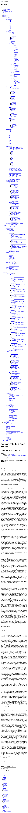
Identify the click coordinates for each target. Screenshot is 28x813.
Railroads (11, 233)
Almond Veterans (15, 187)
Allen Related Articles (19, 279)
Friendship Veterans (15, 203)
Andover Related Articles (19, 289)
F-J (9, 372)
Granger (16, 67)
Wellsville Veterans (15, 218)
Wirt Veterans (14, 222)
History (7, 434)
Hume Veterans (14, 208)
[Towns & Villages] (14, 273)
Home (4, 14)
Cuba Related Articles (19, 311)
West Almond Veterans (16, 219)
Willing (15, 83)
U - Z (12, 78)
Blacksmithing (12, 259)
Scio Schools (14, 384)
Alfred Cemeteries (15, 88)
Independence (17, 71)
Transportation (9, 229)
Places (4, 272)
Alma (15, 48)
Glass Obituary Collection (14, 179)
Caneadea (13, 36)
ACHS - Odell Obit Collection (15, 147)
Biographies (8, 19)
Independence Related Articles (20, 327)
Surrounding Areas (13, 350)
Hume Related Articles (19, 324)
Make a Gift (8, 427)
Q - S (10, 27)
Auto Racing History (13, 269)
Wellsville (16, 81)
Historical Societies (10, 405)
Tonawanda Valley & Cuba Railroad (19, 246)
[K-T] (11, 381)
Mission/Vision (9, 433)
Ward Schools (14, 387)
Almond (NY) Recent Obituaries (16, 148)
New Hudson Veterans (16, 212)
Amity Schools (14, 358)
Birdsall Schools (14, 363)
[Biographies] (11, 19)
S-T (9, 141)
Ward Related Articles (19, 339)
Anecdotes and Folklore (14, 266)
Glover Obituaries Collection (15, 173)
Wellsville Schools (15, 388)
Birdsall (15, 55)
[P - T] (14, 75)
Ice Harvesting (12, 258)
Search (2, 768)
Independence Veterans (16, 209)
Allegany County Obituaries (15, 149)
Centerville (16, 60)
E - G (10, 22)
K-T (10, 381)
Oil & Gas (11, 255)
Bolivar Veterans (15, 195)
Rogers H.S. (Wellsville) (14, 418)
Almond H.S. (11, 407)
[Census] (9, 31)
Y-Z (9, 145)
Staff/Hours (8, 436)
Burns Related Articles (19, 301)
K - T (10, 328)
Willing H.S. (11, 420)
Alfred (12, 33)
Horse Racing (12, 270)
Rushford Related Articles (19, 333)
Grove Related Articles (19, 322)
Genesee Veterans (15, 204)
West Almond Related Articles (20, 344)
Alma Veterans (14, 186)
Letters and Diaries (10, 267)
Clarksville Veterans (15, 200)
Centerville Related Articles (20, 306)
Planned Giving (9, 423)
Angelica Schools (15, 361)
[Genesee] (15, 316)
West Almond (17, 82)
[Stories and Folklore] (15, 262)
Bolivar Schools (14, 365)
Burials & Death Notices (11, 180)
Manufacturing (12, 261)
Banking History (12, 253)
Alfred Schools (14, 354)
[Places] (6, 272)
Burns (15, 58)
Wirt (15, 85)
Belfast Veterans (14, 192)
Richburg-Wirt (12, 398)
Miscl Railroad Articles (14, 251)
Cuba (15, 63)
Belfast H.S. (11, 410)
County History (9, 17)
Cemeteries (8, 86)
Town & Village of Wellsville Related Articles (17, 455)
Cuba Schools (14, 371)
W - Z (10, 30)
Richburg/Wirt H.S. (13, 416)
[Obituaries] (10, 146)
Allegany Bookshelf (10, 226)
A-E (10, 352)
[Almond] (15, 283)
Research (5, 16)
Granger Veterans (15, 206)
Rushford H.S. (12, 417)
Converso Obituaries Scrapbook (15, 170)
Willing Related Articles (19, 346)
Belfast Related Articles (19, 294)
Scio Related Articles (18, 335)
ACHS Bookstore (7, 9)
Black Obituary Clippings (14, 176)
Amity (15, 50)
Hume (15, 70)
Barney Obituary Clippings (14, 168)
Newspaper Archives (7, 11)
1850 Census (11, 39)
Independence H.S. (13, 415)
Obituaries (8, 146)
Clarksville (16, 61)
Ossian (12, 38)
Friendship (16, 65)
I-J (9, 135)
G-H (10, 134)
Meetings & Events (7, 12)
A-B (10, 130)
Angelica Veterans (15, 191)
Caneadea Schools (15, 367)
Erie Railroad (14, 241)
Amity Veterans (14, 189)
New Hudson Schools (16, 382)
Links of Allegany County (11, 224)
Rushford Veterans (15, 213)
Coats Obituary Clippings (14, 171)
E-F (9, 132)
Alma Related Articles (19, 281)
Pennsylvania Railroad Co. (17, 242)
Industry (8, 252)
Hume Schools (14, 378)
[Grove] (14, 321)
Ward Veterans (14, 217)
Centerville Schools (15, 368)
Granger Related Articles (19, 319)
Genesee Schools (15, 374)
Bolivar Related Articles (19, 299)
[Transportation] (12, 229)
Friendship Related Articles (20, 314)
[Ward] (14, 338)
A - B (10, 20)
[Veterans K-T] (15, 211)
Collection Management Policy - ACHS (14, 432)
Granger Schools (15, 376)
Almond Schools (15, 357)
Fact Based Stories (13, 263)
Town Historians (9, 228)
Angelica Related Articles (19, 291)
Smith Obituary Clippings (14, 174)
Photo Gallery (6, 440)
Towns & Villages (10, 273)
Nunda (12, 37)
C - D (10, 21)
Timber (10, 256)
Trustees (8, 437)
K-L (10, 136)
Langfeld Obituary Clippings (15, 175)
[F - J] (13, 64)
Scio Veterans (14, 214)
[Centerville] (16, 305)
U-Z (10, 385)
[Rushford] (16, 332)
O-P (9, 138)
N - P (10, 26)
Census (7, 31)
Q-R (10, 140)
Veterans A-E (11, 182)
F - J (12, 64)
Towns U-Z (13, 454)
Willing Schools (14, 390)
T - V (10, 28)
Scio (12, 42)
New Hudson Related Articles (20, 330)
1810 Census (11, 32)
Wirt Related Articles (18, 349)
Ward (15, 80)
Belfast (15, 54)
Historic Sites (9, 421)
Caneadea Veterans (15, 197)
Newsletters (8, 439)
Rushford (16, 76)
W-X (10, 143)
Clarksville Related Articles (20, 308)
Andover (13, 41)
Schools (7, 351)
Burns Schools (14, 366)
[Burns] (14, 300)
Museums (8, 393)
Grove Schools (14, 377)
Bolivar (15, 56)
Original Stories (12, 264)
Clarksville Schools (15, 369)
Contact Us (8, 438)
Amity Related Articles (19, 286)
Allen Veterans (14, 185)
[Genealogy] (11, 129)
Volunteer (8, 428)
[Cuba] (14, 310)
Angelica (13, 34)
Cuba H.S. (11, 412)
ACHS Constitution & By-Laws (13, 431)
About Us (5, 429)
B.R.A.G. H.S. (12, 411)
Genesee (16, 66)
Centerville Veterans (15, 198)
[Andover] (15, 288)
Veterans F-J (11, 202)
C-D (10, 131)
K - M (10, 25)
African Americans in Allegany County (14, 223)
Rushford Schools (15, 383)
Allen (15, 47)
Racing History (9, 268)
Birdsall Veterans (15, 193)
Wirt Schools (14, 392)
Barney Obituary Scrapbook (15, 169)
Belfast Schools (14, 362)
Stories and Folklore (10, 262)
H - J (10, 23)
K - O (12, 72)
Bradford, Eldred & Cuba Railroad (18, 237)
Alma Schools (14, 356)
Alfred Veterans (14, 184)
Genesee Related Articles (19, 317)
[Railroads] (13, 233)
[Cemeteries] (11, 86)
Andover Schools (15, 360)
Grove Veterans (14, 207)
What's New (6, 15)
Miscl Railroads (14, 236)
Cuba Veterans (14, 201)
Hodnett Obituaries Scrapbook (15, 167)
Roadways (11, 231)
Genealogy (8, 129)
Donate (4, 10)
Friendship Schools (15, 373)
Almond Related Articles (19, 284)
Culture (4, 225)
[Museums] (10, 393)
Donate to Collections (10, 426)
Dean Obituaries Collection (14, 178)
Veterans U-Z (11, 215)
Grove (15, 69)
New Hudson (17, 74)
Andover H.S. (12, 406)
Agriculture (11, 257)
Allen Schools (14, 355)
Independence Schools (16, 379)
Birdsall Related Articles (19, 296)
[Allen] (14, 278)
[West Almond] (17, 343)
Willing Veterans (14, 220)
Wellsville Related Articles (19, 341)
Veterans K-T (11, 211)
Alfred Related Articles (19, 277)
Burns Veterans (14, 196)
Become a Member (10, 425)
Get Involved (6, 422)
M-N (10, 137)
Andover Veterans (15, 190)
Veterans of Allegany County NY (13, 181)
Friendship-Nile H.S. (13, 414)
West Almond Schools (16, 389)
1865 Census (11, 43)
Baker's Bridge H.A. (13, 409)
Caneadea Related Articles (19, 303)
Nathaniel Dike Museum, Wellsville (16, 395)
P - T (12, 75)
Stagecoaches (11, 230)
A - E (12, 44)
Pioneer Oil (11, 396)
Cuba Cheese (11, 394)
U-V (10, 142)
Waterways (11, 250)
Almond (16, 49)
